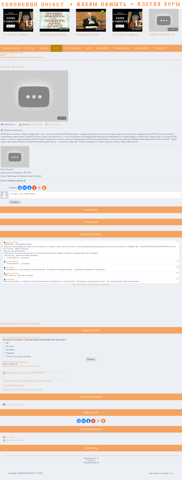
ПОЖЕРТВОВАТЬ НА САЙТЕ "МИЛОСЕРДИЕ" (20, 324)
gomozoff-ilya (36, 124)
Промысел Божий (87, 34)
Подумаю (10, 353)
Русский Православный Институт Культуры (21, 337)
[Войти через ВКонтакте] (24, 188)
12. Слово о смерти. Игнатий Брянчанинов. (127, 34)
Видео (14, 57)
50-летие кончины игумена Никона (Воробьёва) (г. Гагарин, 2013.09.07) (55, 34)
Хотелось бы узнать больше (18, 356)
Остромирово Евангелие (13, 385)
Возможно (10, 350)
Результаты (8, 362)
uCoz (171, 473)
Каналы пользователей (14, 440)
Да (7, 343)
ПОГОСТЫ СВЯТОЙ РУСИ (11, 53)
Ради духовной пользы (32, 57)
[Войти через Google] (39, 187)
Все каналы (9, 437)
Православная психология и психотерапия (21, 366)
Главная (4, 57)
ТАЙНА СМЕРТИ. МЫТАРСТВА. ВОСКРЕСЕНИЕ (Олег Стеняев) (164, 34)
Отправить (14, 202)
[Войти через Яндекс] (34, 188)
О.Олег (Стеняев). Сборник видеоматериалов (22, 390)
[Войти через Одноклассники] (44, 188)
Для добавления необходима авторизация (91, 284)
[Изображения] (15, 156)
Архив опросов (20, 362)
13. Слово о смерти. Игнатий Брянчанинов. (18, 34)
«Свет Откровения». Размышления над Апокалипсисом (27, 381)
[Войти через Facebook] (29, 188)
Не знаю (9, 346)
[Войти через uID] (20, 188)
